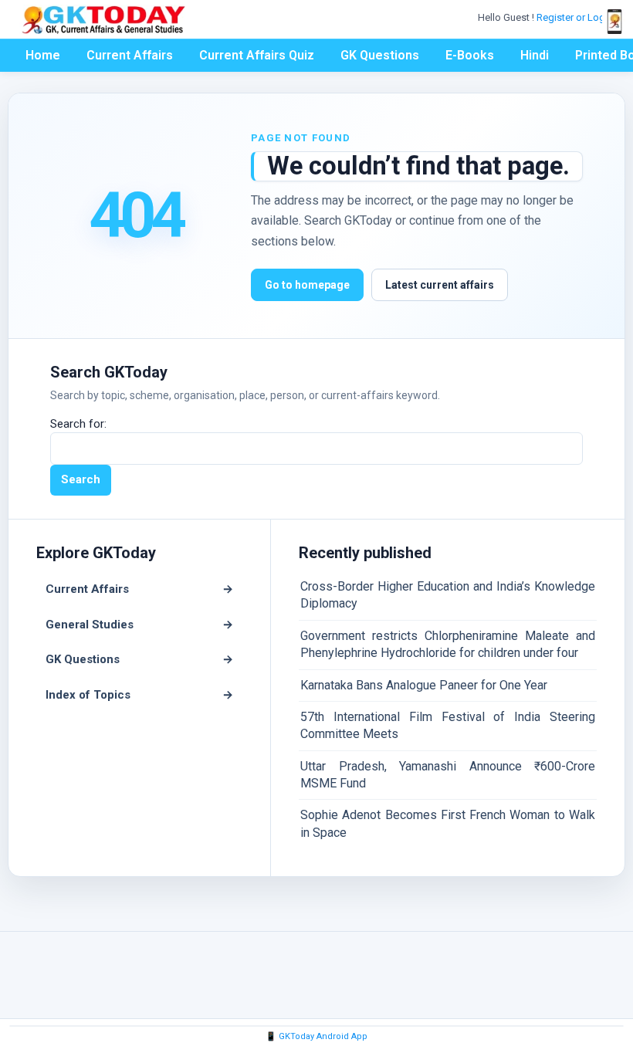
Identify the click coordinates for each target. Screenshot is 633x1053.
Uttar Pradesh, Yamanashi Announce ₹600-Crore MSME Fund (447, 775)
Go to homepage (307, 285)
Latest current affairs (439, 285)
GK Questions (379, 55)
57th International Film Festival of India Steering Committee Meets (447, 725)
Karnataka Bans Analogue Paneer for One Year (423, 685)
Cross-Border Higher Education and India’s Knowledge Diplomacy (447, 595)
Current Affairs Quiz (256, 55)
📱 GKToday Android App (316, 1036)
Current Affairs (129, 55)
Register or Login (576, 17)
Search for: (78, 424)
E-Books (469, 55)
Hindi (534, 55)
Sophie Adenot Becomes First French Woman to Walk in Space (447, 823)
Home (42, 55)
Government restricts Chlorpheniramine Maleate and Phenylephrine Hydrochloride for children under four (447, 644)
